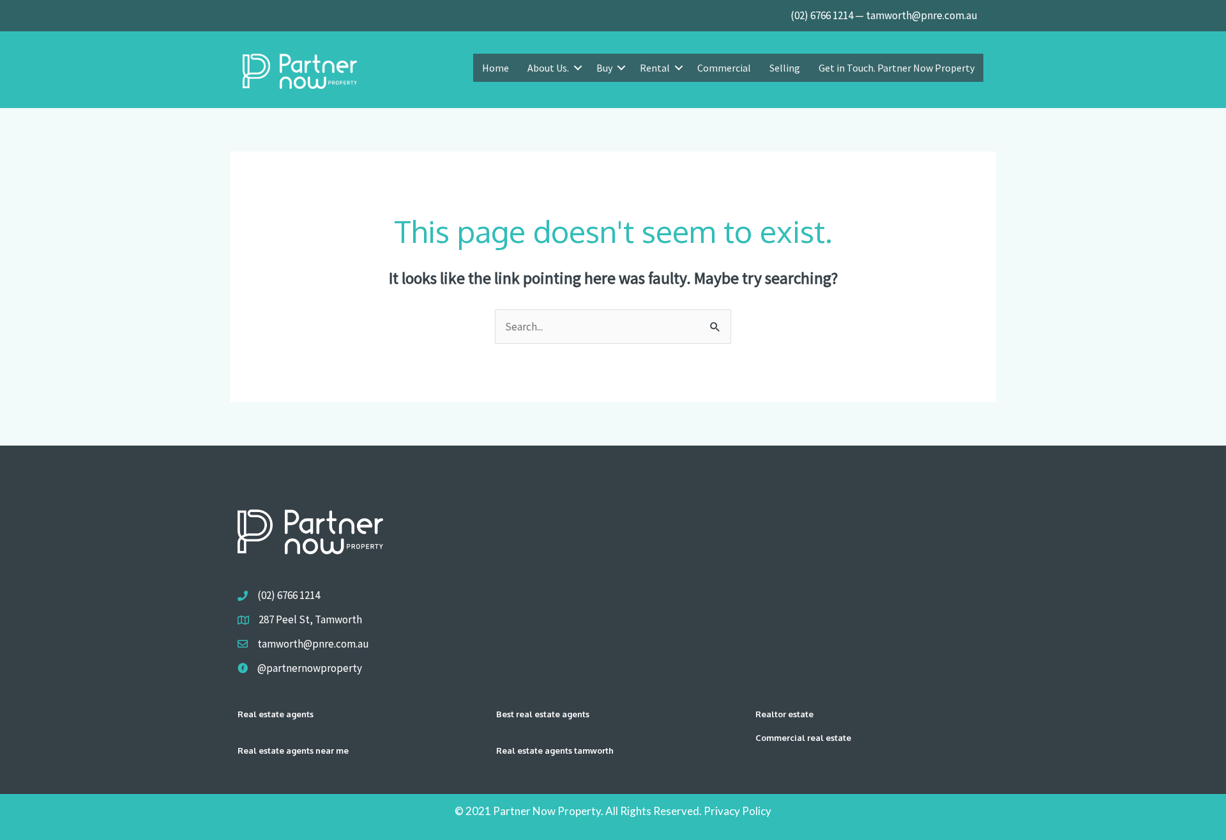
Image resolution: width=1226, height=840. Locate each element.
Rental (655, 67)
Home (495, 67)
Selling (784, 67)
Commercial (724, 67)
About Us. (548, 67)
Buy (604, 67)
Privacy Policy (737, 811)
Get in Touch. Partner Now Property (896, 67)
